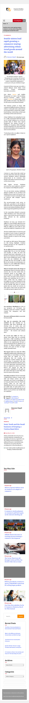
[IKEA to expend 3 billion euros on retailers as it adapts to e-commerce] (14, 478)
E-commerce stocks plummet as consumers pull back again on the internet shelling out (14, 512)
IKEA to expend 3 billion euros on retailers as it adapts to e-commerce (14, 489)
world (15, 402)
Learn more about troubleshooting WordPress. (13, 696)
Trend (11, 402)
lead (23, 399)
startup (6, 402)
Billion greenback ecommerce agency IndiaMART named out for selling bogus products (14, 583)
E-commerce (7, 35)
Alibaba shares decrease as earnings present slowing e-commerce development (14, 536)
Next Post (7, 418)
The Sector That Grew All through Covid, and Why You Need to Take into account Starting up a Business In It (13, 560)
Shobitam (10, 99)
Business (6, 421)
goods (18, 399)
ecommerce (7, 399)
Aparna (15, 94)
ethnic (14, 399)
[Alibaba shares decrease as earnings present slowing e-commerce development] (14, 525)
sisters (21, 401)
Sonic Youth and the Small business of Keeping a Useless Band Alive (14, 426)
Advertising (14, 398)
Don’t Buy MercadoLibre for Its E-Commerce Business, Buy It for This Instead (14, 607)
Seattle (16, 401)
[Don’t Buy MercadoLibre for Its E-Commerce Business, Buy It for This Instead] (14, 595)
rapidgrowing (8, 401)
